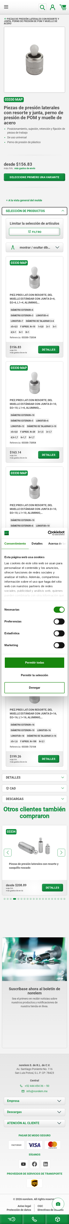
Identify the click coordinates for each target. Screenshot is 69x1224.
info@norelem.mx (37, 1091)
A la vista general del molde (25, 200)
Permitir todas (34, 662)
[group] (34, 860)
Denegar (34, 687)
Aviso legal (24, 1206)
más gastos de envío (24, 168)
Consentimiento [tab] (15, 543)
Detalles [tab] (37, 543)
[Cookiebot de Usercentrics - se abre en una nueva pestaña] (49, 533)
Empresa (13, 1101)
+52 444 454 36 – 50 (36, 1085)
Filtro (36, 231)
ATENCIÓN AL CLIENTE (23, 1123)
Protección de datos (19, 1209)
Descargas (14, 1112)
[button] (4, 899)
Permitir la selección (34, 675)
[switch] (59, 621)
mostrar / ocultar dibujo (35, 247)
